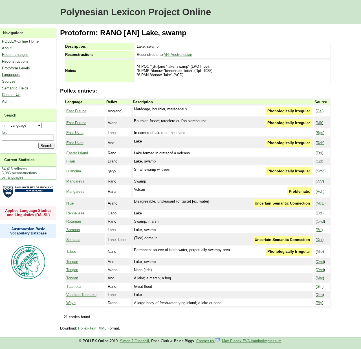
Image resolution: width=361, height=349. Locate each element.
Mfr (319, 123)
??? (320, 181)
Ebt (319, 213)
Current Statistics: (20, 160)
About (7, 48)
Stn (319, 286)
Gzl (319, 111)
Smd (320, 171)
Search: (10, 115)
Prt (319, 230)
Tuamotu (73, 286)
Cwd (320, 221)
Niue (70, 203)
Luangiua (73, 171)
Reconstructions (15, 61)
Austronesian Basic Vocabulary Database (28, 231)
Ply (319, 303)
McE (320, 203)
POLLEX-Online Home (20, 41)
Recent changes (15, 54)
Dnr (319, 240)
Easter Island (77, 153)
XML (102, 328)
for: (4, 132)
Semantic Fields (15, 88)
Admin (7, 101)
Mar (320, 278)
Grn (320, 295)
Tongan (72, 262)
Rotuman (73, 221)
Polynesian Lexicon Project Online (135, 12)
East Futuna (76, 111)
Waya (71, 303)
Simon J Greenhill (134, 341)
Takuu (71, 251)
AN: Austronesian (178, 54)
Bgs (320, 133)
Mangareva (75, 181)
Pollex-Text (87, 328)
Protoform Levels (16, 68)
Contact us (205, 341)
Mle (320, 251)
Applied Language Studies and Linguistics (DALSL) (28, 212)
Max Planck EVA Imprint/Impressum (251, 341)
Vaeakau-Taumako (81, 295)
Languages (11, 75)
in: (5, 125)
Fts (319, 153)
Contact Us (11, 95)
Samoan (73, 230)
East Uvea (74, 133)
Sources (9, 81)
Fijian (70, 161)
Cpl (319, 161)
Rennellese (75, 213)
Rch (320, 143)
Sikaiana (73, 240)
